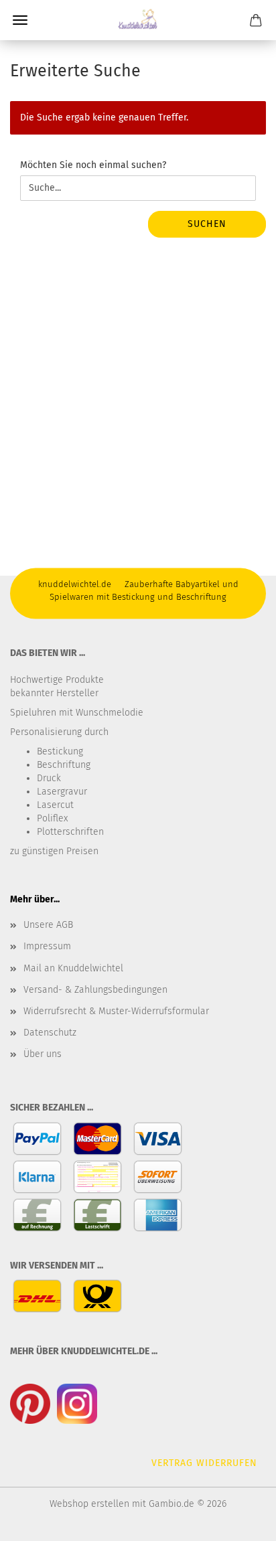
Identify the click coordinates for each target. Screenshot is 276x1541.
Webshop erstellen (89, 1504)
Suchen (207, 224)
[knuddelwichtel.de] (137, 20)
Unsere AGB (48, 924)
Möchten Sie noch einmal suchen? (93, 165)
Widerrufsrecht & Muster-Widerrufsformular (116, 1011)
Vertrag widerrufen (204, 1463)
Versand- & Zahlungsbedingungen (95, 989)
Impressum (47, 946)
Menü (20, 20)
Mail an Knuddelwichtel (73, 968)
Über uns (42, 1054)
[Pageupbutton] (239, 1521)
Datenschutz (49, 1032)
